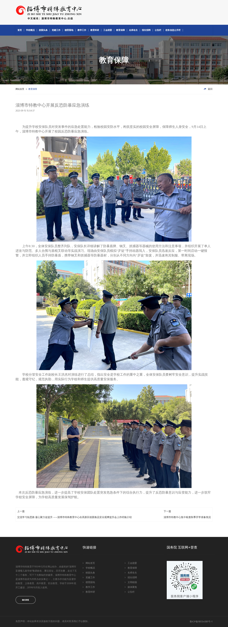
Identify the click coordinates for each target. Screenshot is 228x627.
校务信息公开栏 (173, 30)
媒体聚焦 (132, 587)
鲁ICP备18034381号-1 (201, 621)
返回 (209, 89)
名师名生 (133, 30)
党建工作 (56, 30)
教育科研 (94, 30)
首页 (20, 30)
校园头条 (43, 30)
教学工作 (82, 30)
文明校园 (132, 582)
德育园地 (69, 30)
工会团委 (107, 30)
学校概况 (30, 30)
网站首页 (20, 89)
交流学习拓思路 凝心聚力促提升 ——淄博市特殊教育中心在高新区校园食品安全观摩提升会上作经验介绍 (74, 517)
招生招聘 (146, 30)
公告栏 (158, 30)
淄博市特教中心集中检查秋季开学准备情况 (187, 517)
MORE (25, 599)
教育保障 (120, 30)
